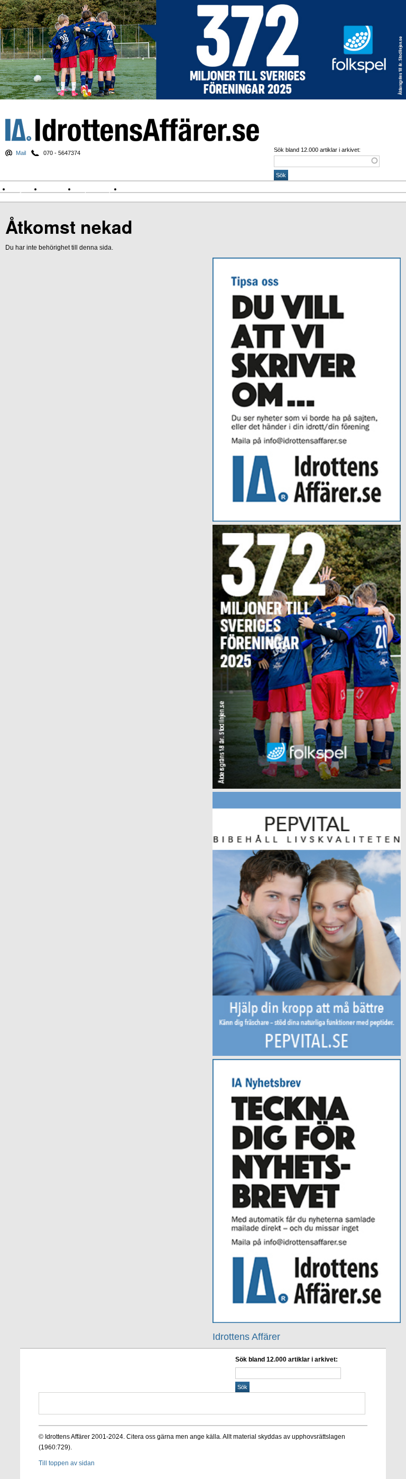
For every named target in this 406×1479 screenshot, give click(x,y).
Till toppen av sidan (67, 1463)
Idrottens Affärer (132, 129)
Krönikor (59, 189)
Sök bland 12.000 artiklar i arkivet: (317, 150)
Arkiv (134, 189)
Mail (21, 153)
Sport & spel (99, 189)
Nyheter (27, 189)
